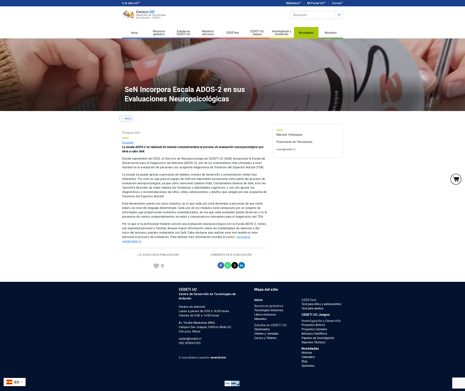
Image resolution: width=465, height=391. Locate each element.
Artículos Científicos (314, 333)
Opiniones (308, 365)
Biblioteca (292, 3)
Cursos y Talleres (265, 338)
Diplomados (262, 329)
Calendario (308, 357)
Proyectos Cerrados (314, 329)
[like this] (156, 265)
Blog (304, 361)
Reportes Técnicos (314, 342)
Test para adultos (313, 308)
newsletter (219, 357)
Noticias (307, 352)
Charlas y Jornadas (266, 333)
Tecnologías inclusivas (268, 310)
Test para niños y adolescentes (321, 304)
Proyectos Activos (313, 325)
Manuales (260, 319)
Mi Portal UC (315, 3)
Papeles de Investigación (318, 338)
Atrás (126, 118)
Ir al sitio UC (130, 3)
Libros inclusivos (265, 314)
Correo (336, 3)
